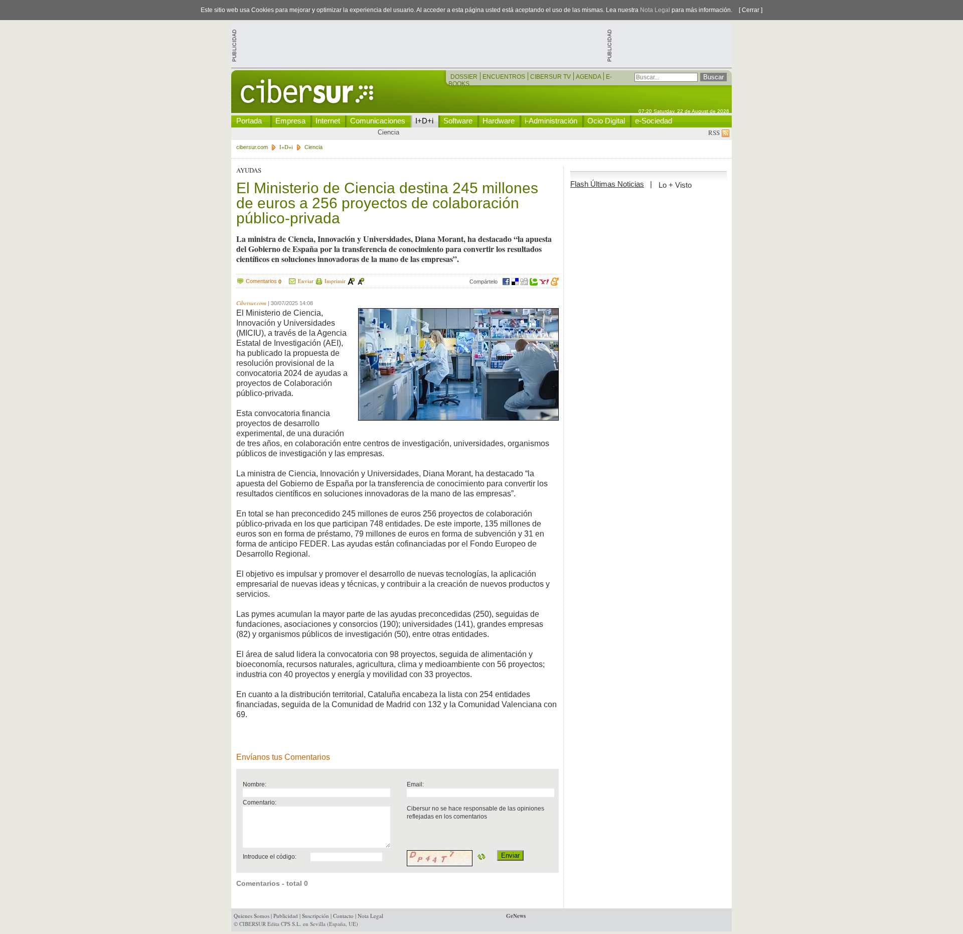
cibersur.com (252, 147)
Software (457, 120)
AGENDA (589, 76)
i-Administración (551, 120)
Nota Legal (655, 10)
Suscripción (315, 915)
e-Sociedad (653, 120)
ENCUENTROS (505, 76)
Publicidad (285, 915)
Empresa (290, 120)
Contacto (343, 915)
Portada (249, 120)
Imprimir (335, 281)
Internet (327, 120)
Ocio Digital (606, 120)
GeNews (516, 916)
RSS (715, 132)
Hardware (499, 120)
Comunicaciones (377, 120)
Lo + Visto (675, 185)
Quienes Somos (251, 915)
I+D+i (424, 120)
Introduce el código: (269, 856)
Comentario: (259, 802)
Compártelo (483, 282)
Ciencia (388, 132)
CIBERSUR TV (551, 76)
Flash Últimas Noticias (607, 184)
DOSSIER (464, 76)
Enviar (305, 281)
